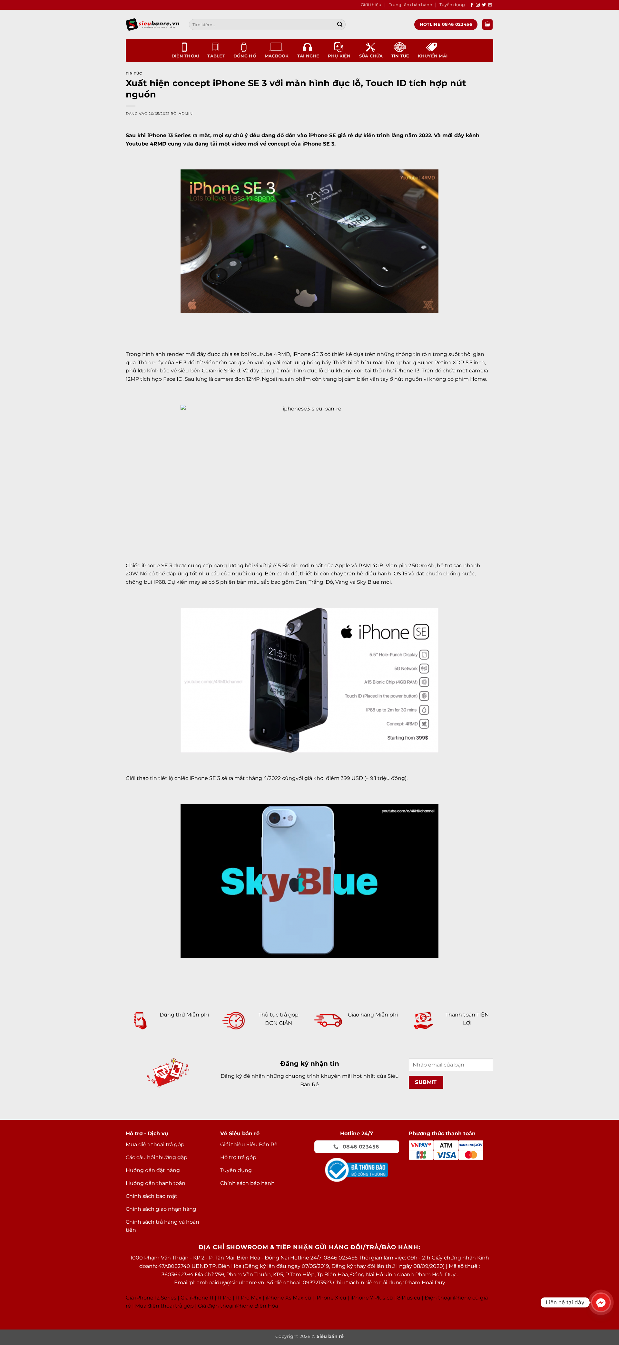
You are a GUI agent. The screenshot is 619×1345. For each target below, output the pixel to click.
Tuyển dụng (452, 4)
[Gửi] (339, 24)
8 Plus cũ (408, 1298)
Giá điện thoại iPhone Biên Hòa (238, 1306)
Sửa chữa (371, 56)
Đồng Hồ (244, 56)
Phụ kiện (339, 56)
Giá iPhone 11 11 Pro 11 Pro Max (221, 1298)
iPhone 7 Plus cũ (371, 1298)
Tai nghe (308, 56)
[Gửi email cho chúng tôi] (490, 5)
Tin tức (400, 56)
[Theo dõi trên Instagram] (478, 5)
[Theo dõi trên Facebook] (472, 5)
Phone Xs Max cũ (289, 1298)
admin (185, 113)
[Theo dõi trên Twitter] (484, 5)
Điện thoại (185, 56)
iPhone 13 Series (169, 135)
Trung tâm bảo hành (410, 4)
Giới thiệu (371, 4)
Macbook (277, 56)
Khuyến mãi (433, 56)
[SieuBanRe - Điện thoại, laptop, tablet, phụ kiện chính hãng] (152, 24)
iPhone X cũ (330, 1298)
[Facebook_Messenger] (601, 1302)
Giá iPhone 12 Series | (152, 1298)
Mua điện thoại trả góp (164, 1306)
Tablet (216, 56)
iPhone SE (322, 135)
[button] (487, 24)
